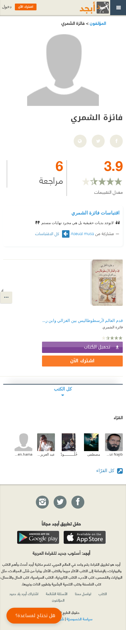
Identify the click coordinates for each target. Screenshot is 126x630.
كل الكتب (63, 389)
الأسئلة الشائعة (57, 593)
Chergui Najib (114, 454)
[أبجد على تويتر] (60, 502)
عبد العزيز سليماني (46, 454)
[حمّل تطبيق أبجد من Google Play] (38, 537)
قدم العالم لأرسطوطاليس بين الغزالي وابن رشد (82, 320)
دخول (7, 6)
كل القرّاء (106, 470)
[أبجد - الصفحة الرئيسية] (86, 8)
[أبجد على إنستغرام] (42, 502)
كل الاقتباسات (47, 233)
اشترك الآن (82, 360)
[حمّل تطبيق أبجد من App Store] (84, 537)
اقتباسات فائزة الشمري (95, 212)
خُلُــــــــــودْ (69, 454)
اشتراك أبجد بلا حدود (23, 593)
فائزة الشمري (112, 327)
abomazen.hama (23, 454)
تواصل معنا (83, 593)
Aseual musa (82, 233)
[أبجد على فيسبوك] (77, 502)
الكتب (103, 593)
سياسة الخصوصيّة (79, 618)
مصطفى (93, 454)
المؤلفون (97, 23)
